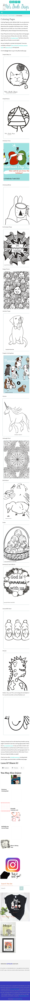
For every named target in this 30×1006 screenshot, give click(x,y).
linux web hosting (14, 989)
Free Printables (12, 15)
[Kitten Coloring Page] (16, 832)
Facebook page (14, 38)
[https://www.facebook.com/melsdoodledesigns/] (19, 2)
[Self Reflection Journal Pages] (6, 818)
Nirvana (14, 999)
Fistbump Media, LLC (24, 996)
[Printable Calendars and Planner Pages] (16, 795)
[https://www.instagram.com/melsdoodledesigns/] (10, 2)
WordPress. (19, 999)
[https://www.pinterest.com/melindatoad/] (16, 2)
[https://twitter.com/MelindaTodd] (13, 2)
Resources (5, 15)
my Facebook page (8, 745)
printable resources (14, 757)
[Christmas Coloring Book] (6, 781)
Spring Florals (8, 47)
